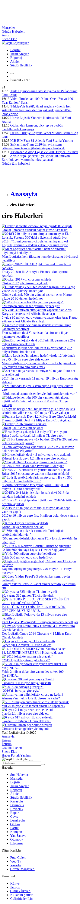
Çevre (14, 816)
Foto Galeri (18, 857)
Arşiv (5, 35)
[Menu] (12, 73)
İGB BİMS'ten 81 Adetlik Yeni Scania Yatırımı (41, 140)
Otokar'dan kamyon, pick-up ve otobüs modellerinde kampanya (32, 127)
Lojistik (15, 50)
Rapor (14, 813)
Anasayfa (8, 736)
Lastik (14, 828)
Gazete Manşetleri (22, 869)
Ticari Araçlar (19, 54)
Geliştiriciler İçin (21, 898)
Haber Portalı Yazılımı (16, 755)
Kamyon (16, 832)
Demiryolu (17, 820)
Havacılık (16, 809)
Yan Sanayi (18, 835)
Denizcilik (17, 805)
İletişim (7, 744)
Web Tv (15, 861)
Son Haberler (19, 774)
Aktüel (14, 61)
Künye (6, 740)
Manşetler (8, 27)
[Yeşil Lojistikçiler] (15, 43)
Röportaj (16, 57)
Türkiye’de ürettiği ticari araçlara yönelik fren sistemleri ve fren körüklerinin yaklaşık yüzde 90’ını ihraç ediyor (36, 110)
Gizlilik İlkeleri (12, 748)
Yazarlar (15, 865)
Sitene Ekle (9, 39)
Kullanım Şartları (21, 895)
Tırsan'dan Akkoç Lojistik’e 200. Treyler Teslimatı (44, 152)
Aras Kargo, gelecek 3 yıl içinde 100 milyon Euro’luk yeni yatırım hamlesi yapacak (36, 157)
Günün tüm (16, 163)
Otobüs (15, 824)
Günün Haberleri (13, 31)
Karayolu (16, 801)
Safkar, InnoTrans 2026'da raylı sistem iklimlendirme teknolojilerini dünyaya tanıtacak (33, 146)
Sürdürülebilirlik (21, 65)
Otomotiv (16, 839)
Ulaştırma (16, 843)
